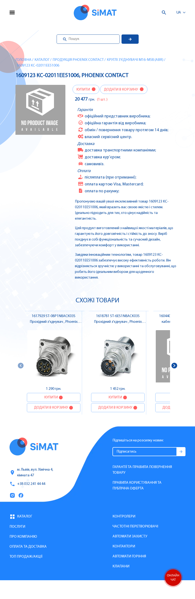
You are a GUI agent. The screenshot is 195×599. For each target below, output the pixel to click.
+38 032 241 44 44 (31, 484)
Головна (23, 60)
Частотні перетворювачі (135, 526)
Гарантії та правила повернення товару (142, 470)
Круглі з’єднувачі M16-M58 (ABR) (135, 60)
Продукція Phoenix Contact (78, 60)
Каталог (41, 60)
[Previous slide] (21, 365)
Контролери (123, 516)
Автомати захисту (129, 536)
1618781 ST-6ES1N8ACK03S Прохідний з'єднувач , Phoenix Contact (118, 321)
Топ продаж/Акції (26, 557)
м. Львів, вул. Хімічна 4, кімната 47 (35, 472)
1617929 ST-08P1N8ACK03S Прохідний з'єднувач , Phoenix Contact (54, 321)
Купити (83, 90)
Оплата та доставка (28, 547)
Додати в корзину (121, 90)
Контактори (123, 546)
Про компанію (23, 537)
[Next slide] (174, 365)
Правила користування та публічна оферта (136, 485)
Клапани (120, 566)
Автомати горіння (129, 556)
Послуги (17, 527)
